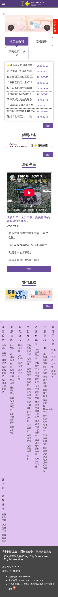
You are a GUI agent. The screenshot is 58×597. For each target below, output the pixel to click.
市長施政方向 (37, 365)
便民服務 (41, 41)
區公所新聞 (17, 41)
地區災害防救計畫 (29, 393)
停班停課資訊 (29, 438)
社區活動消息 (12, 390)
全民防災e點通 (29, 416)
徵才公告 (20, 364)
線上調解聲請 (4, 527)
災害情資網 (29, 361)
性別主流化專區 (37, 463)
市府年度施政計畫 (37, 377)
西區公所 (3, 333)
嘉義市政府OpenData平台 (46, 406)
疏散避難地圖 (29, 371)
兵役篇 (53, 365)
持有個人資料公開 (45, 381)
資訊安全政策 (43, 551)
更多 (48, 125)
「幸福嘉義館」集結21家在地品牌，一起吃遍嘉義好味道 (29, 82)
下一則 (47, 28)
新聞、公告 (21, 333)
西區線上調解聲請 (3, 494)
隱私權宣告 (26, 551)
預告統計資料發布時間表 (45, 423)
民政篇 (53, 351)
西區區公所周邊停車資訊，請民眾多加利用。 (31, 65)
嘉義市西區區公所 (32, 3)
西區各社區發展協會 (12, 403)
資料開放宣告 (9, 551)
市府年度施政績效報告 (37, 392)
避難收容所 (29, 382)
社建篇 (53, 358)
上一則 (11, 28)
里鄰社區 (11, 333)
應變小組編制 (29, 405)
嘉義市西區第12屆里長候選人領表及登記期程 (29, 76)
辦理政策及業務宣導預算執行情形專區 (45, 459)
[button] (29, 23)
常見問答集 (53, 335)
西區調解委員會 (4, 371)
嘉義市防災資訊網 (29, 349)
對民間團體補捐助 (12, 418)
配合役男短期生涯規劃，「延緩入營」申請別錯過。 (29, 88)
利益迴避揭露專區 (45, 439)
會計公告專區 (45, 370)
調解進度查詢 (4, 537)
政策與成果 (36, 335)
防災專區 (28, 333)
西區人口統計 (12, 430)
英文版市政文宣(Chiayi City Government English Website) (26, 558)
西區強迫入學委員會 (4, 386)
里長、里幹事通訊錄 (12, 370)
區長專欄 (4, 354)
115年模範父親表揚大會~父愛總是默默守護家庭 (29, 105)
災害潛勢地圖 (29, 448)
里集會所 (12, 381)
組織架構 (4, 361)
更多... (29, 457)
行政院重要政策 (37, 354)
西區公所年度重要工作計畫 (37, 409)
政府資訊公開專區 (45, 358)
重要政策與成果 (17, 53)
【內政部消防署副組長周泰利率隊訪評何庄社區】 (29, 94)
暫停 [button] (32, 23)
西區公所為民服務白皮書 (37, 447)
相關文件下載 (4, 517)
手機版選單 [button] (3, 3)
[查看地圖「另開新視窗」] (14, 589)
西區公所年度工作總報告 (37, 428)
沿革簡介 (4, 347)
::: (4, 14)
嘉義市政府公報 (20, 374)
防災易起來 (29, 428)
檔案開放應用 (45, 393)
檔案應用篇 (53, 374)
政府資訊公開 (44, 337)
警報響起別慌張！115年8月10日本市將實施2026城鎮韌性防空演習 (29, 111)
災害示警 (55, 26)
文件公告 (20, 357)
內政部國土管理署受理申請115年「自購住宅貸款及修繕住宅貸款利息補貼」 (29, 71)
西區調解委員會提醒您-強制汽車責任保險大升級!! (29, 99)
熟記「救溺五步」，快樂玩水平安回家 (28, 116)
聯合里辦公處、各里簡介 (12, 352)
